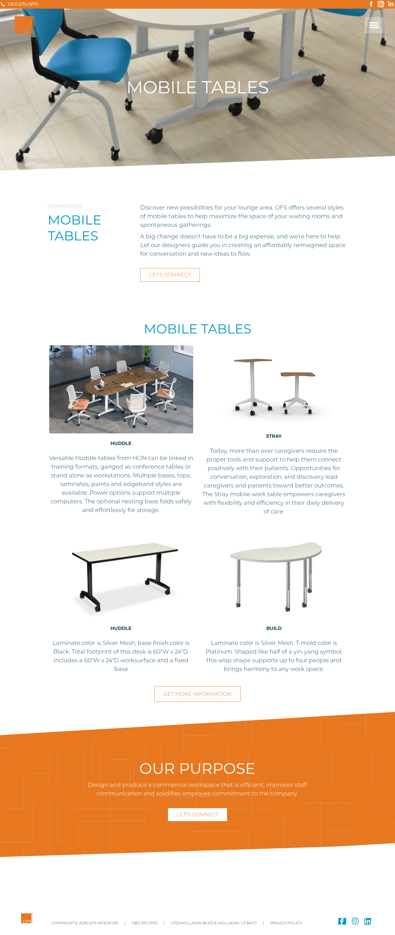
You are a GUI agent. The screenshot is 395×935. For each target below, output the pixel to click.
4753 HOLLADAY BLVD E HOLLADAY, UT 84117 (213, 923)
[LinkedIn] (367, 922)
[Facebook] (342, 922)
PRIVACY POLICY (285, 923)
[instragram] (355, 922)
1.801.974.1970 (23, 4)
